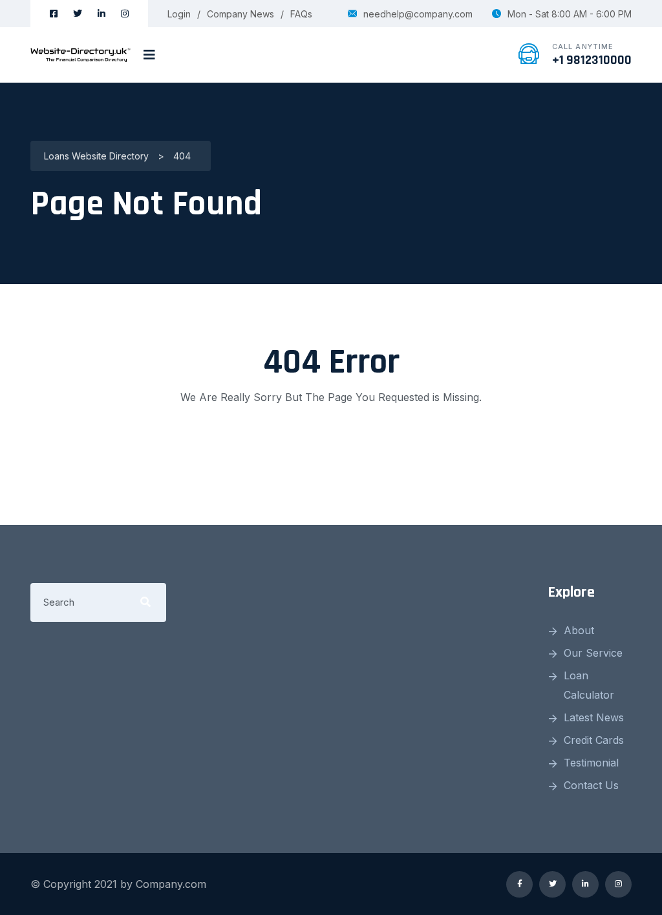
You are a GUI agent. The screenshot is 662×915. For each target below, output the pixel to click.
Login (179, 13)
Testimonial (591, 762)
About (579, 630)
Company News (240, 13)
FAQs (301, 13)
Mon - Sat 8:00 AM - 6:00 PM (569, 13)
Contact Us (591, 785)
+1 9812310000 (592, 60)
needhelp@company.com (418, 13)
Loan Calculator (589, 685)
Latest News (594, 717)
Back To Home (331, 448)
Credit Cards (594, 740)
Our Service (593, 652)
